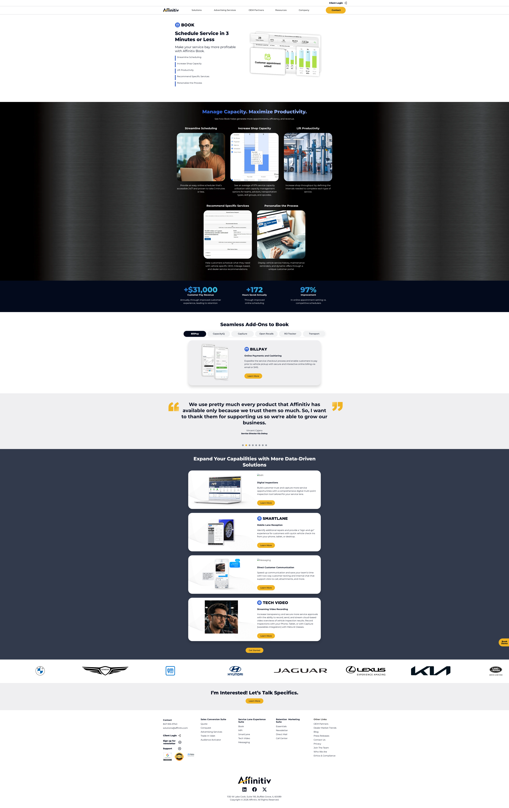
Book (241, 726)
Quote (204, 724)
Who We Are (320, 751)
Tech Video (244, 738)
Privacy (317, 744)
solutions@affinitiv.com (175, 728)
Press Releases (321, 736)
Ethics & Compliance (324, 755)
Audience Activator (211, 740)
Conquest (206, 728)
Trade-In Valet (208, 736)
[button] (243, 445)
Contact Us (319, 740)
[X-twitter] (265, 789)
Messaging (244, 742)
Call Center (282, 738)
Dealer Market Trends (325, 728)
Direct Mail (281, 734)
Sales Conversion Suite (213, 719)
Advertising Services (211, 732)
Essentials (281, 726)
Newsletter (282, 730)
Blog (316, 732)
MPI (240, 730)
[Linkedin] (244, 789)
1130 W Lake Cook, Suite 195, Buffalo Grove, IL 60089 (254, 796)
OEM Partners (321, 724)
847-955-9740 (170, 724)
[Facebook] (254, 789)
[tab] (195, 334)
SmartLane (244, 734)
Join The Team (321, 747)
